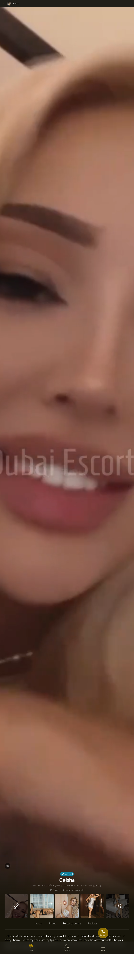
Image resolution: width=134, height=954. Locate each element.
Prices (52, 923)
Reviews (92, 923)
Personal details (72, 923)
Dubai (55, 890)
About (38, 923)
